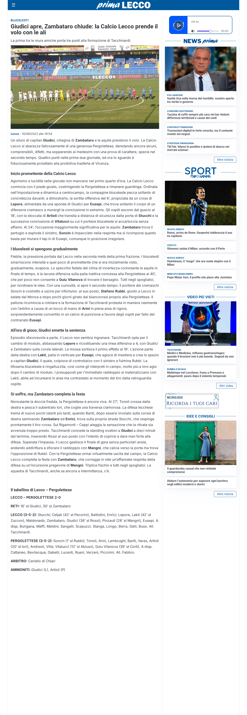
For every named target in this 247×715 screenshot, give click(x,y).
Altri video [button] (226, 386)
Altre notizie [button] (225, 159)
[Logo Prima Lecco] (123, 5)
